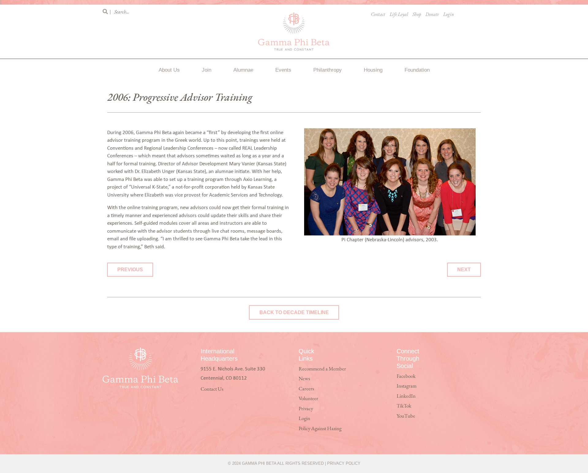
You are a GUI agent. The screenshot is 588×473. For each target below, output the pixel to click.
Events (283, 70)
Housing (373, 70)
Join (206, 70)
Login (448, 14)
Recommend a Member (322, 369)
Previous (130, 269)
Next (464, 269)
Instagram (407, 386)
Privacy (306, 408)
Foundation (417, 70)
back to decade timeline (294, 312)
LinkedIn (406, 396)
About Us (169, 70)
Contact (378, 14)
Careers (306, 389)
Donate (432, 14)
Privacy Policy (343, 463)
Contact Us (212, 389)
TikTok (404, 406)
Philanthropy (327, 70)
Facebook (406, 376)
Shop (417, 14)
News (304, 378)
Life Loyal (399, 14)
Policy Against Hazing (320, 428)
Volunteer (308, 398)
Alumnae (243, 70)
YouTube (406, 416)
